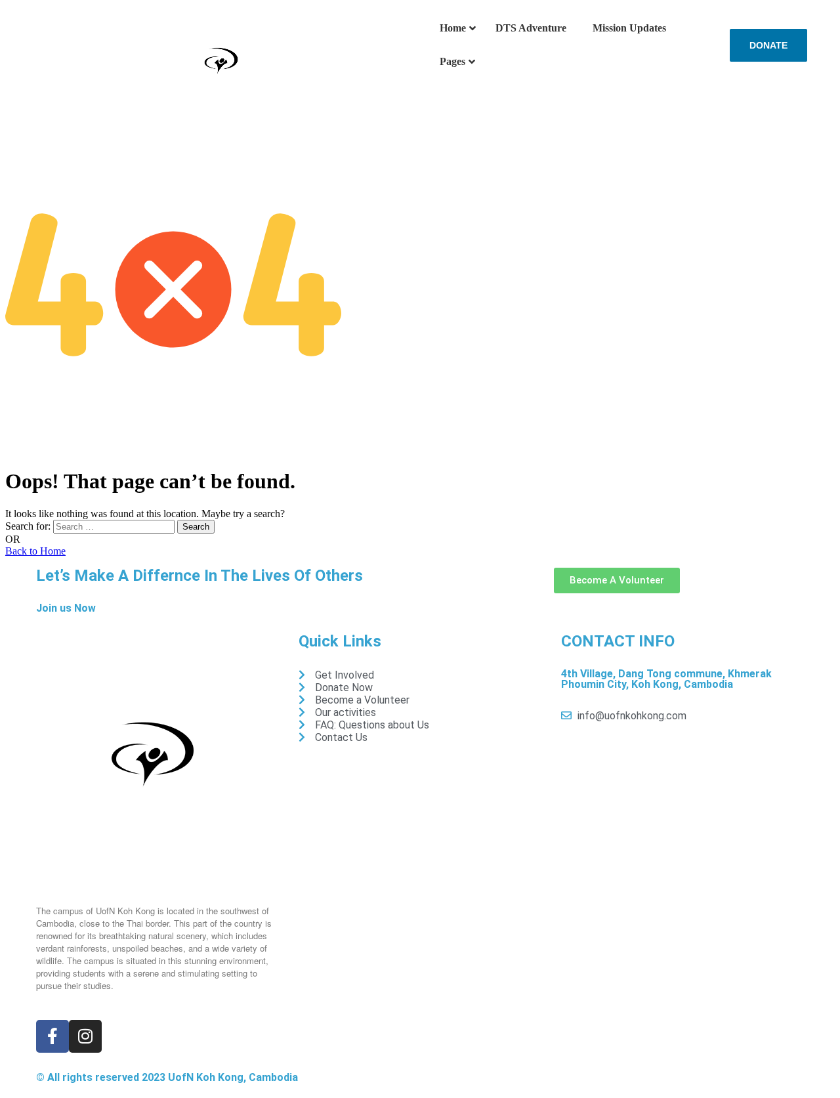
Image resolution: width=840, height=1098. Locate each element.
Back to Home (35, 551)
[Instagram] (85, 1036)
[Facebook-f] (52, 1036)
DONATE (768, 45)
